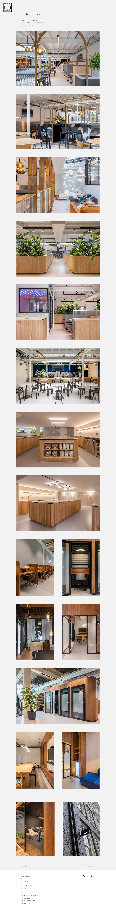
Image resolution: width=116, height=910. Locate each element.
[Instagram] (83, 876)
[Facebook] (88, 876)
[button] (104, 6)
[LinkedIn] (92, 876)
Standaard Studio (33, 20)
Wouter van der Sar (33, 25)
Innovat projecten (38, 22)
